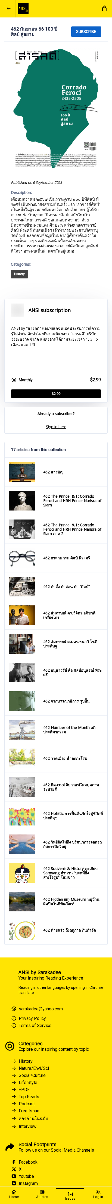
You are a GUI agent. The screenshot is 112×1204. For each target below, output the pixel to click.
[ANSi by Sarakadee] (58, 8)
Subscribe (86, 31)
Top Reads (29, 1096)
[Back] (8, 8)
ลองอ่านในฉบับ (33, 1118)
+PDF (24, 1089)
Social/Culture (32, 1075)
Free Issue (29, 1110)
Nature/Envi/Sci (34, 1068)
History (19, 274)
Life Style (28, 1082)
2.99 (56, 394)
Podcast (27, 1103)
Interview (27, 1126)
